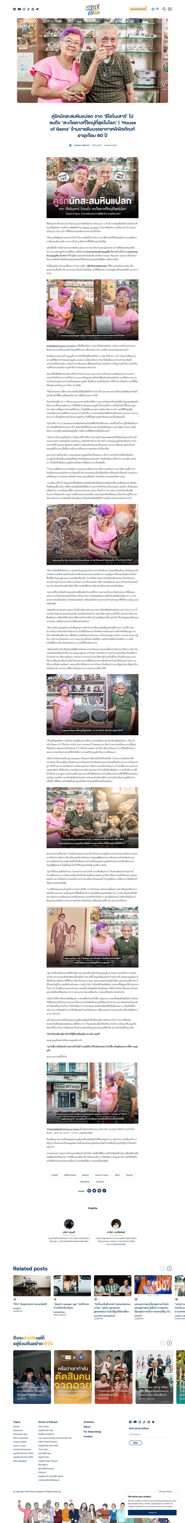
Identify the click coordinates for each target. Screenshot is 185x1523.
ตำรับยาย (42, 1472)
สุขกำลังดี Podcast (46, 1468)
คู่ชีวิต (117, 1175)
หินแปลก (85, 1175)
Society (17, 1308)
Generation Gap (119, 1385)
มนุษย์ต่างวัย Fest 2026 (23, 1453)
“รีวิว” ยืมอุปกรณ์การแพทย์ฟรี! (30, 1304)
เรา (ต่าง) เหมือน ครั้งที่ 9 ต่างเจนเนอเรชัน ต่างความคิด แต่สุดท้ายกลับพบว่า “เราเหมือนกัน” (31, 1390)
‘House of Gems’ (90, 228)
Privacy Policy (165, 1491)
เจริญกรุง (100, 1181)
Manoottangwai (25, 1383)
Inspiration (59, 1312)
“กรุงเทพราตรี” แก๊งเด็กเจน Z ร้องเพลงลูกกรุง (113, 1392)
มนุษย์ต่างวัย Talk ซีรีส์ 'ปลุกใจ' (50, 1476)
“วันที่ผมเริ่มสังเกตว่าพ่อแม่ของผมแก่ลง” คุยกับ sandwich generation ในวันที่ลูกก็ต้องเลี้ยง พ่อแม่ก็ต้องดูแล (112, 1307)
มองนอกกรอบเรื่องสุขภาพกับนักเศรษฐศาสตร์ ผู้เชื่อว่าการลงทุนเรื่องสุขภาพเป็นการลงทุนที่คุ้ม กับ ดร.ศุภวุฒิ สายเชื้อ (152, 1307)
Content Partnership (104, 1316)
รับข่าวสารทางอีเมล (139, 1428)
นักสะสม (129, 1175)
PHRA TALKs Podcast (47, 1441)
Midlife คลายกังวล (46, 1434)
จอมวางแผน (43, 1426)
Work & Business (20, 1438)
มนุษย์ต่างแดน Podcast (48, 1460)
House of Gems (102, 1175)
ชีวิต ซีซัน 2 (43, 1464)
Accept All (152, 1512)
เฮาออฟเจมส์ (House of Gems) (61, 346)
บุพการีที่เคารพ (44, 1453)
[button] (169, 1268)
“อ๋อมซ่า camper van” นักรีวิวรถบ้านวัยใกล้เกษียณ (71, 1306)
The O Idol (43, 1449)
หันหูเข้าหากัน (43, 1457)
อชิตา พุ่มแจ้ (69, 1232)
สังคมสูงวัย (84, 1181)
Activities (89, 1422)
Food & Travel (19, 1445)
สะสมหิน (54, 1175)
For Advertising (92, 1431)
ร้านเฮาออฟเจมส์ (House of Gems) (63, 1129)
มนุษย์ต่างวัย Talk (45, 1430)
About (87, 1426)
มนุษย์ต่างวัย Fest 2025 (23, 1457)
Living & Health (81, 145)
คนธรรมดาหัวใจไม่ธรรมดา (48, 1480)
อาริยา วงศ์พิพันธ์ (116, 1232)
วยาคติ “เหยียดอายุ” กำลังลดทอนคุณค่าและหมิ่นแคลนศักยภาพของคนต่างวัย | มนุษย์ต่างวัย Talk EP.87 (72, 1390)
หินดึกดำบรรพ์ (70, 1175)
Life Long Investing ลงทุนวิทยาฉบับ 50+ (55, 1438)
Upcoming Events (138, 9)
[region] (152, 1505)
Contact (88, 1436)
